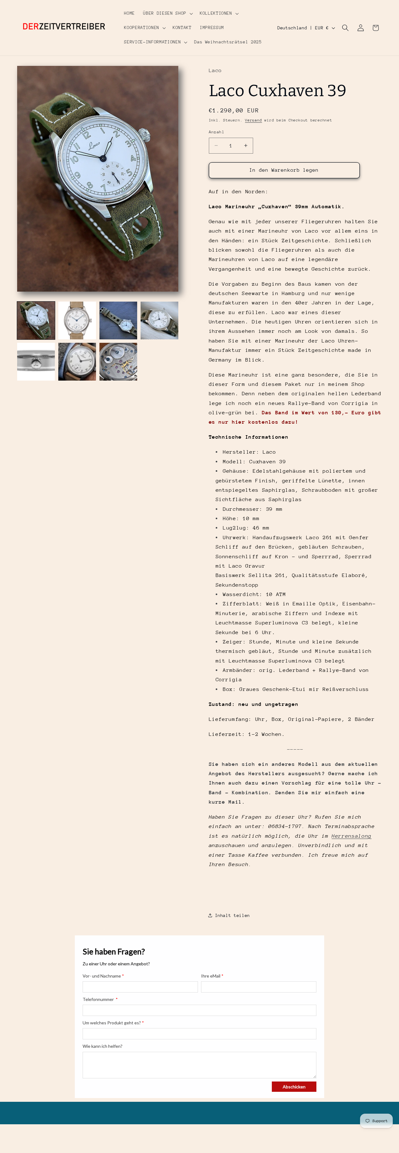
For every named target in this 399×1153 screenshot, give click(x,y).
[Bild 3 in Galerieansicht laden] (118, 320)
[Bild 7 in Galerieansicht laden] (118, 362)
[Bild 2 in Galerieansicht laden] (77, 320)
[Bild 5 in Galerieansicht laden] (36, 362)
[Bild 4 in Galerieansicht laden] (159, 320)
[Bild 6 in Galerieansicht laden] (77, 362)
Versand (253, 120)
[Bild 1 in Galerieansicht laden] (36, 320)
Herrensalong (352, 836)
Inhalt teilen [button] (232, 915)
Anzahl (217, 132)
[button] (167, 13)
